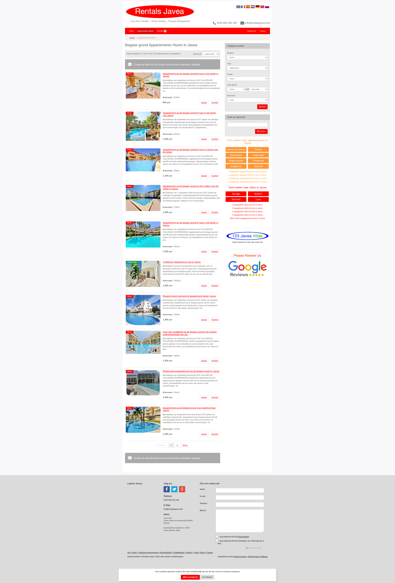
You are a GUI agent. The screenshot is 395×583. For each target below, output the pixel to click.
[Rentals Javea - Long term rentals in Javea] (160, 15)
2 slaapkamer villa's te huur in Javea (247, 205)
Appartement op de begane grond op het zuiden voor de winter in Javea (190, 187)
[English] (238, 7)
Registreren (251, 31)
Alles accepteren (190, 577)
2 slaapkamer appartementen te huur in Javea (247, 175)
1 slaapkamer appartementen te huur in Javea (247, 172)
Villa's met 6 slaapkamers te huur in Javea (247, 218)
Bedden (230, 53)
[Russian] (267, 7)
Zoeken (262, 131)
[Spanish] (248, 7)
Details (204, 102)
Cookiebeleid (178, 553)
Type (229, 64)
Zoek (263, 107)
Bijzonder (231, 96)
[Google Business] (182, 489)
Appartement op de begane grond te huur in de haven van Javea (189, 114)
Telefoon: (204, 503)
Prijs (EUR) (232, 85)
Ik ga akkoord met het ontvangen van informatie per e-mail (241, 542)
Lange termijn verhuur (145, 31)
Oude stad (258, 155)
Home (131, 31)
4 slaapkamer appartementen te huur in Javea (247, 182)
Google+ (189, 553)
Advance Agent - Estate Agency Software (251, 557)
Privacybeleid (243, 537)
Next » (185, 445)
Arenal (258, 149)
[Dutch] (253, 7)
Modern (258, 193)
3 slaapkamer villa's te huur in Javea (247, 208)
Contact (263, 31)
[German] (257, 7)
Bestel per (197, 54)
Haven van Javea (236, 149)
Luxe (258, 199)
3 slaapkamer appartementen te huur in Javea (247, 178)
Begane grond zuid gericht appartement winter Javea (189, 296)
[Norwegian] (262, 7)
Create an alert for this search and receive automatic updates (166, 64)
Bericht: (203, 510)
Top (128, 553)
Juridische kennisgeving (148, 553)
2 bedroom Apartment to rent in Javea (182, 262)
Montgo (236, 193)
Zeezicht (258, 166)
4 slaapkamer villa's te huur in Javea (247, 212)
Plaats (230, 74)
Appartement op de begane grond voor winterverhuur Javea (189, 409)
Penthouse (258, 160)
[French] (243, 7)
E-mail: (203, 496)
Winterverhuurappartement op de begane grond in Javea (191, 371)
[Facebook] (167, 489)
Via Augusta (236, 155)
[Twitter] (174, 489)
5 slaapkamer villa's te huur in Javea (247, 215)
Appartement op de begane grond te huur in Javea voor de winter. (190, 150)
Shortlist (161, 31)
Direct (202, 553)
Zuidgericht (235, 166)
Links (196, 553)
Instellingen (207, 577)
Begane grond (236, 160)
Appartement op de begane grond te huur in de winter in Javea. (190, 75)
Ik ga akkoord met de (234, 537)
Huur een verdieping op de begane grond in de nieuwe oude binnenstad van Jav (190, 333)
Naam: (202, 489)
